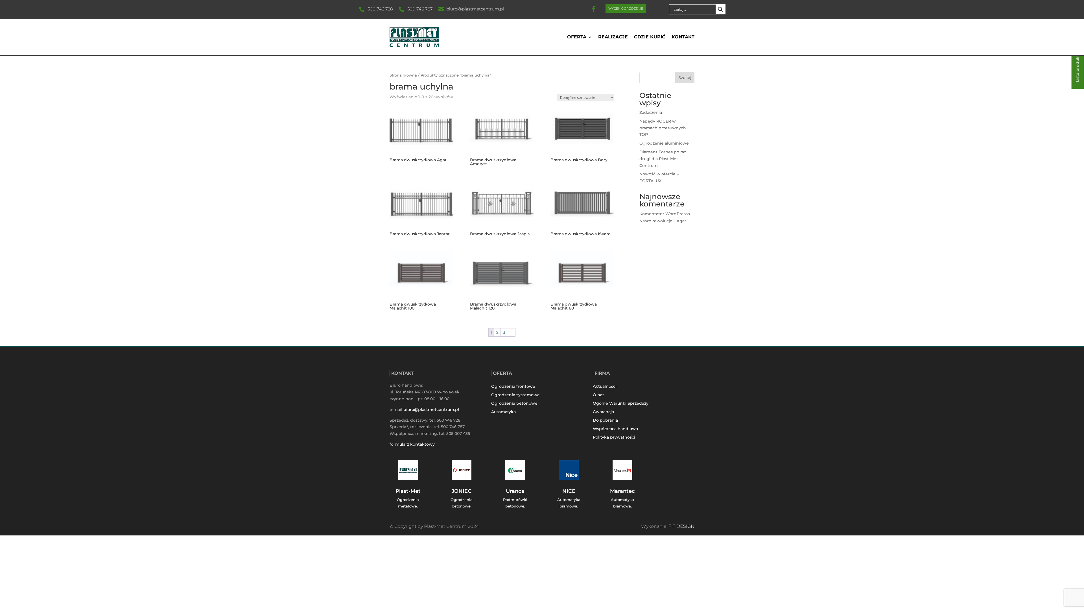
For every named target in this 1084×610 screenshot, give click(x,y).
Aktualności (605, 386)
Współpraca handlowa (615, 429)
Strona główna (403, 75)
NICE (568, 491)
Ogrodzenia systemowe (515, 395)
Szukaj (684, 77)
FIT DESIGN (681, 526)
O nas (598, 395)
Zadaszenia (650, 112)
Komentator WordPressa (664, 213)
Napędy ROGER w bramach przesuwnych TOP (662, 128)
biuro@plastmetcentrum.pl (475, 9)
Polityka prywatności (614, 437)
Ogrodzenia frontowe (513, 386)
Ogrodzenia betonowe (514, 403)
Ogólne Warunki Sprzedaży (620, 403)
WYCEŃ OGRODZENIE (625, 8)
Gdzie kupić (649, 37)
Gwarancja (603, 412)
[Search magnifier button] (720, 9)
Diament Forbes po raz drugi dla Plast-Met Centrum (662, 158)
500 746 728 (380, 9)
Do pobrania (605, 420)
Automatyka (503, 412)
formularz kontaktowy (412, 444)
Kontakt (683, 37)
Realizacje (613, 37)
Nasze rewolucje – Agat (662, 220)
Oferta (576, 37)
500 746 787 (420, 9)
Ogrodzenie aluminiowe (664, 143)
